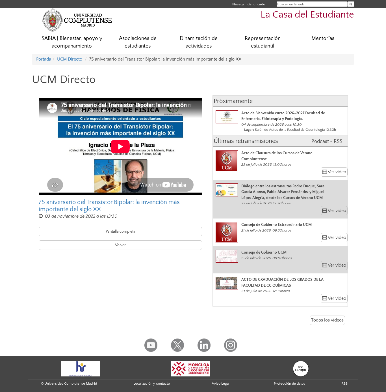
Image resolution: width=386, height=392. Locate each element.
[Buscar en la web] (351, 4)
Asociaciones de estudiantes (138, 42)
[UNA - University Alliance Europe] (301, 368)
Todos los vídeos (327, 320)
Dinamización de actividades (199, 42)
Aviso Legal (220, 383)
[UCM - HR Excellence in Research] (80, 368)
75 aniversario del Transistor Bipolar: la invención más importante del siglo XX (109, 206)
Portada (43, 59)
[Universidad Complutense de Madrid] (77, 19)
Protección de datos (289, 383)
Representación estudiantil (263, 42)
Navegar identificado (248, 4)
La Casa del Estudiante (307, 15)
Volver (120, 245)
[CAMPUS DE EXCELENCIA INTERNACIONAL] (190, 368)
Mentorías (322, 38)
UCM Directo (69, 59)
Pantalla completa (120, 231)
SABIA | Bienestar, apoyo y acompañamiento (72, 42)
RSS (344, 383)
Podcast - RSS (326, 141)
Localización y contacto (151, 383)
